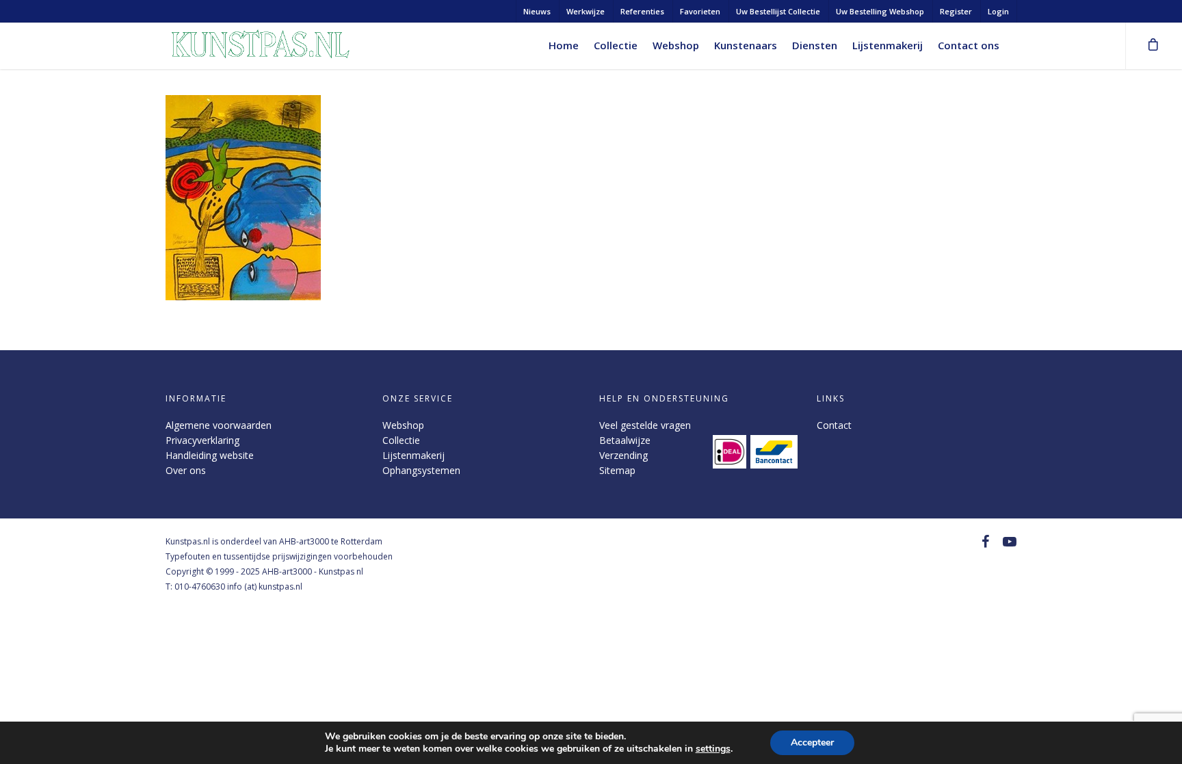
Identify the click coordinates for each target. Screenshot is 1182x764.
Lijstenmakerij (887, 45)
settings (713, 749)
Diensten (814, 45)
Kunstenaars (745, 45)
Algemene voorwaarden (219, 425)
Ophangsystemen (421, 470)
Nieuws (537, 11)
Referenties (642, 11)
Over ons (186, 470)
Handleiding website (210, 455)
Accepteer (812, 742)
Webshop (676, 45)
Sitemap (617, 470)
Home (564, 45)
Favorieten (700, 11)
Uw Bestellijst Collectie (778, 11)
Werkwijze (585, 11)
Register (956, 11)
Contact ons (968, 45)
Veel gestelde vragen (645, 425)
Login (998, 11)
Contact (834, 425)
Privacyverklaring (202, 440)
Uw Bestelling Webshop (880, 11)
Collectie (616, 45)
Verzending (623, 455)
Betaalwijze (625, 440)
